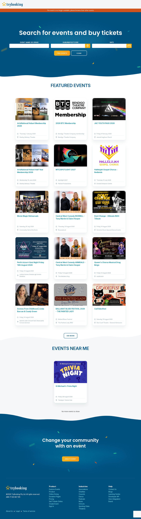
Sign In (51, 506)
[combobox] (70, 46)
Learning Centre (114, 494)
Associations (83, 489)
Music (81, 501)
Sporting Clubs (84, 506)
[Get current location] (87, 46)
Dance (81, 496)
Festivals (82, 499)
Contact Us (112, 489)
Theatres (82, 509)
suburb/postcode (70, 42)
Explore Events (54, 489)
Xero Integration (114, 499)
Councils (82, 494)
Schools (82, 504)
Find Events (62, 53)
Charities (82, 492)
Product (52, 492)
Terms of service (29, 511)
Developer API (114, 496)
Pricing (51, 499)
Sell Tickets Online (56, 501)
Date (112, 42)
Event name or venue (29, 42)
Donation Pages (55, 496)
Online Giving (54, 494)
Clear (79, 53)
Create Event (70, 459)
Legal (18, 511)
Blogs (111, 492)
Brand (111, 501)
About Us (9, 511)
